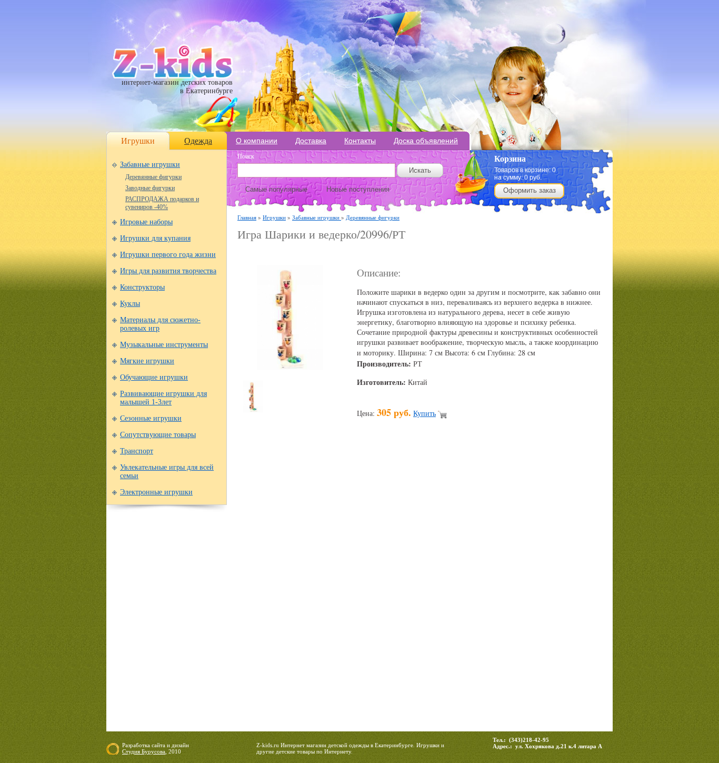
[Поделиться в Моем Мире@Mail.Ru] (385, 589)
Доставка (310, 140)
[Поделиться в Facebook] (265, 589)
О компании (256, 140)
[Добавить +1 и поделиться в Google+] (325, 589)
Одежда (198, 140)
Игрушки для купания (155, 238)
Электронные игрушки (156, 492)
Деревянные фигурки (153, 177)
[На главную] (172, 76)
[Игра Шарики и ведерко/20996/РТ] (290, 367)
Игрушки (138, 140)
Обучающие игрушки (154, 377)
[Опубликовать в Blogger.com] (245, 589)
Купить (424, 413)
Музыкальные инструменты (164, 345)
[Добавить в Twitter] (485, 589)
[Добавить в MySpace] (425, 589)
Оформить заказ (529, 190)
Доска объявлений (426, 140)
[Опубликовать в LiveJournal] (365, 589)
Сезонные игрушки (151, 418)
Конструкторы (142, 287)
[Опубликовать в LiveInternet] (345, 589)
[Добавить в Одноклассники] (445, 589)
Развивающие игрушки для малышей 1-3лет (163, 398)
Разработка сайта (143, 745)
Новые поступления (358, 189)
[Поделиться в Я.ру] (545, 589)
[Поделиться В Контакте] (505, 589)
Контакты (360, 140)
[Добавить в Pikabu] (465, 589)
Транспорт (136, 451)
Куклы (130, 304)
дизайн (180, 745)
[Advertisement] (360, 253)
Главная (246, 217)
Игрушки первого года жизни (168, 255)
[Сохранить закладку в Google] (305, 589)
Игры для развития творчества (168, 271)
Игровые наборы (146, 222)
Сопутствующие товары (158, 435)
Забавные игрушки (150, 165)
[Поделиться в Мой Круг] (405, 589)
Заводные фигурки (150, 188)
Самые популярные (276, 189)
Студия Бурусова (143, 751)
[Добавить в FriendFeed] (285, 589)
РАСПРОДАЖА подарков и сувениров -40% (162, 203)
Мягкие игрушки (147, 361)
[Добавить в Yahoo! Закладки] (525, 589)
